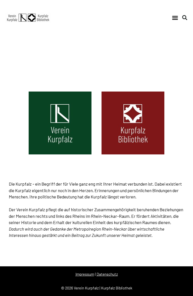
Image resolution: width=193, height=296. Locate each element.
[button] (175, 17)
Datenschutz (107, 274)
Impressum (84, 274)
